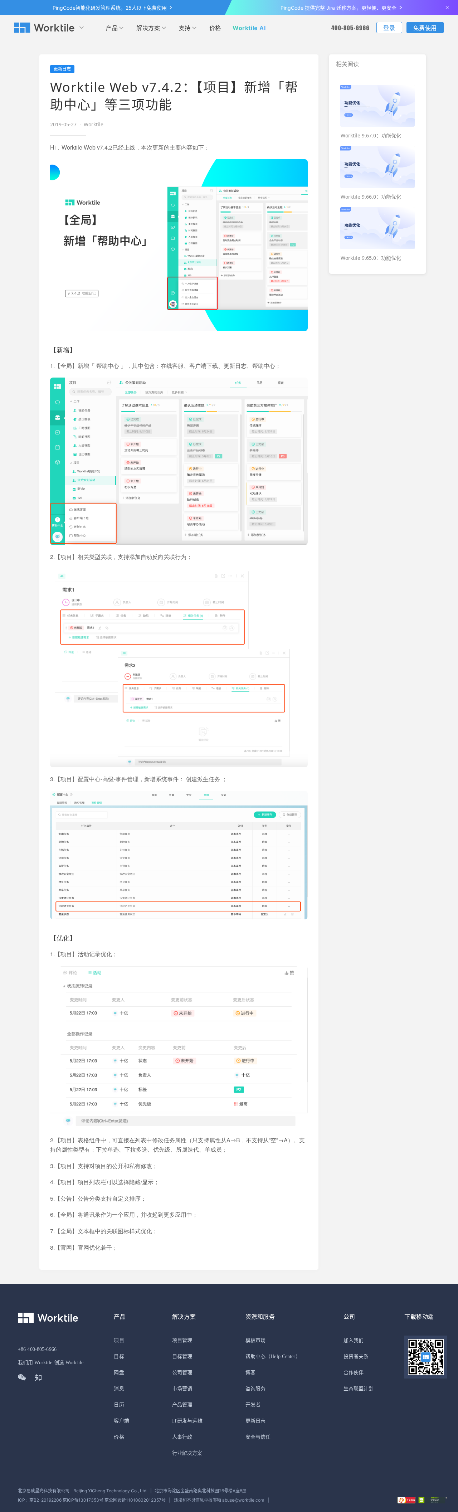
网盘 (119, 1372)
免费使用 (425, 27)
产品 (112, 27)
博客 (250, 1372)
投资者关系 (356, 1356)
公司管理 (182, 1372)
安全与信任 (258, 1437)
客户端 (121, 1421)
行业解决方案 (187, 1453)
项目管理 (182, 1340)
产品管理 (182, 1405)
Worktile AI (249, 27)
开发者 (252, 1405)
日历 (119, 1405)
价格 (215, 27)
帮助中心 (255, 1356)
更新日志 (255, 1421)
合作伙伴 (354, 1372)
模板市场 (255, 1340)
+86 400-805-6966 (37, 1349)
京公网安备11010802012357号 (92, 1500)
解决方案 (148, 27)
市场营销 (182, 1388)
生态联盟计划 (359, 1388)
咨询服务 (255, 1388)
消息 (119, 1388)
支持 (185, 27)
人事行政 (182, 1437)
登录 (389, 27)
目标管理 (182, 1356)
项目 (119, 1340)
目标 (119, 1356)
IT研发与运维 (187, 1421)
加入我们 (354, 1340)
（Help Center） (283, 1356)
